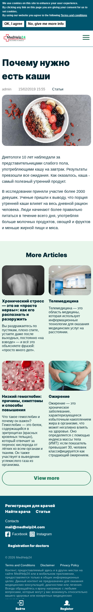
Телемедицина (64, 301)
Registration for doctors (28, 545)
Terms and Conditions (20, 565)
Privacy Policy (69, 565)
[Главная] (14, 40)
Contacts (12, 521)
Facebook (19, 534)
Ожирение (59, 396)
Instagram (44, 534)
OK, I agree (13, 24)
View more (46, 478)
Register (66, 608)
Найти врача (17, 511)
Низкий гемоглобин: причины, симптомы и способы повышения (22, 403)
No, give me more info (46, 24)
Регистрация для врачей (30, 505)
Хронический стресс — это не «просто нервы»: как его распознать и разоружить (23, 310)
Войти (20, 608)
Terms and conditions (74, 15)
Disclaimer (47, 565)
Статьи (57, 89)
